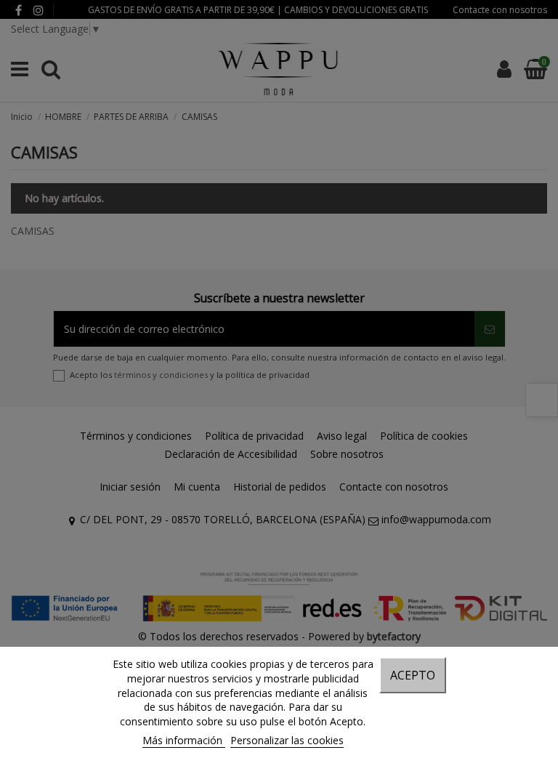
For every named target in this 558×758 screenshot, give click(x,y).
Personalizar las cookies (287, 740)
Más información (183, 740)
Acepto (412, 675)
